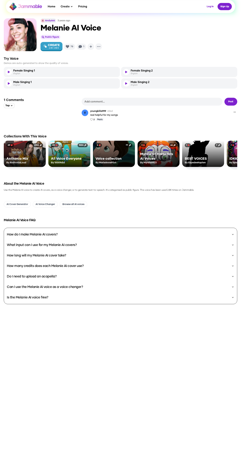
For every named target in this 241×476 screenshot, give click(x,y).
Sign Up (224, 6)
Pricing (82, 6)
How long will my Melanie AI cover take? (36, 255)
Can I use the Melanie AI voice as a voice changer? (45, 287)
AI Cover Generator (17, 204)
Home (51, 6)
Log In (210, 6)
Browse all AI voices (73, 204)
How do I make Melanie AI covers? (32, 234)
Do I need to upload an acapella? (32, 276)
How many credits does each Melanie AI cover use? (45, 266)
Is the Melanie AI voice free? (27, 297)
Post (230, 102)
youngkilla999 (98, 111)
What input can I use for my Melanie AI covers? (42, 245)
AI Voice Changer (45, 204)
